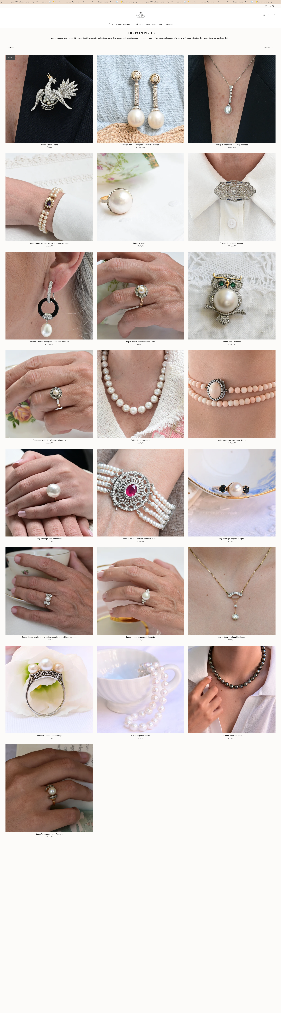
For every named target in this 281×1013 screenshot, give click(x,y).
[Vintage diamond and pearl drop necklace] (232, 99)
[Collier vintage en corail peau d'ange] (232, 394)
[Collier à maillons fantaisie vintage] (232, 591)
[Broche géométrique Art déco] (232, 197)
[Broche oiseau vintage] (49, 99)
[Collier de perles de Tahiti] (232, 689)
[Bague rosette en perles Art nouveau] (140, 296)
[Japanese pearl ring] (140, 197)
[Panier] (274, 15)
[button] (110, 24)
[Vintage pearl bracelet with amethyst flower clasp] (49, 197)
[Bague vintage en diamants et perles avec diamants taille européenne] (49, 591)
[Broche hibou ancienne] (232, 296)
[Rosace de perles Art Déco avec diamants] (49, 394)
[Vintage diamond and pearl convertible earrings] (140, 99)
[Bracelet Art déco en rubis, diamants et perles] (140, 492)
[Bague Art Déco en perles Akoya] (49, 689)
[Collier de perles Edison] (140, 689)
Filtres (11, 48)
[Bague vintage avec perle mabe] (49, 492)
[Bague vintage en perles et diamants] (140, 591)
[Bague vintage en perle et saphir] (232, 492)
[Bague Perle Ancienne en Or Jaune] (49, 788)
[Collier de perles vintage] (140, 394)
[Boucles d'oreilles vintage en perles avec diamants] (49, 296)
